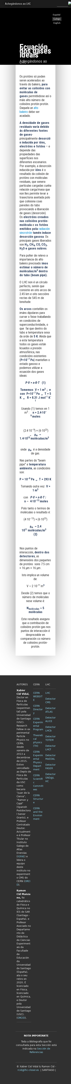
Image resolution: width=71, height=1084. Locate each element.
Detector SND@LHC (50, 778)
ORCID (21, 1017)
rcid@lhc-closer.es (28, 1070)
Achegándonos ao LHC (18, 3)
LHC (47, 693)
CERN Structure (38, 799)
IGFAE (21, 856)
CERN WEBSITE (37, 696)
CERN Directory (38, 709)
